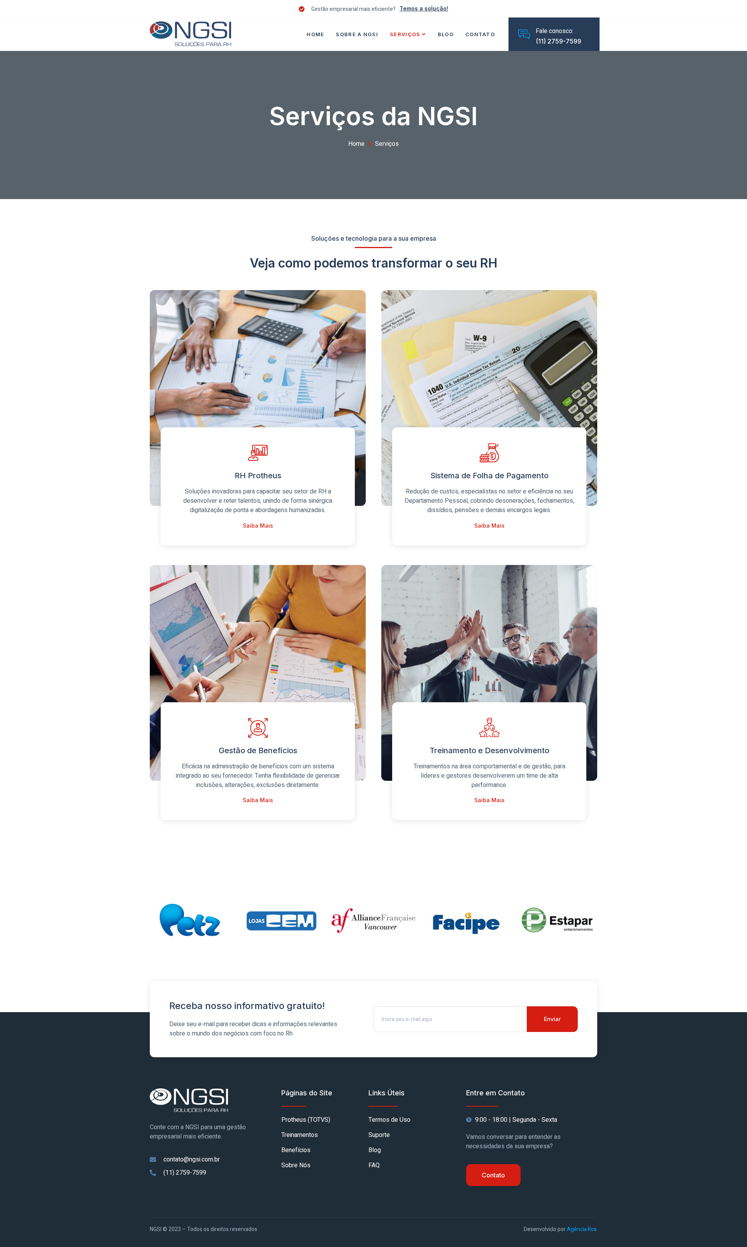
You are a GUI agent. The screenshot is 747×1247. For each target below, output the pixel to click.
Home (315, 34)
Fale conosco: (554, 31)
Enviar (552, 1019)
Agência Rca (581, 1229)
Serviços (405, 34)
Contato (480, 34)
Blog (446, 34)
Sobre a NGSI (357, 34)
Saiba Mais (258, 525)
